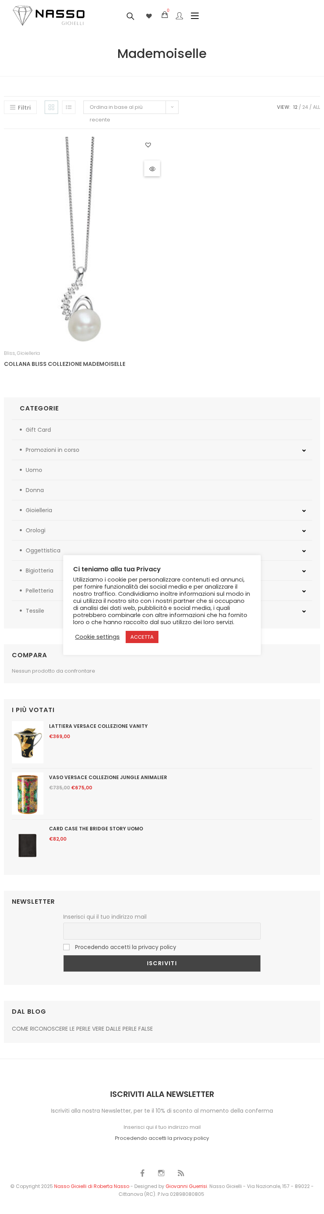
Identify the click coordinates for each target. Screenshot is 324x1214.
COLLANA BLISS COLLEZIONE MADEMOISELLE (64, 364)
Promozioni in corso (52, 450)
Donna (35, 490)
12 (295, 107)
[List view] (68, 107)
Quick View (152, 168)
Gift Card (38, 430)
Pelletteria (39, 591)
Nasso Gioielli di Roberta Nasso (91, 1186)
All (316, 107)
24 (305, 107)
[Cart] (165, 15)
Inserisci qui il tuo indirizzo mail (105, 917)
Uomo (34, 470)
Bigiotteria (39, 570)
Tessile (35, 611)
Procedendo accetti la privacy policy (125, 947)
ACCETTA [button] (142, 637)
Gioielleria (28, 353)
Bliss (9, 353)
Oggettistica (43, 550)
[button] (149, 145)
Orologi (35, 530)
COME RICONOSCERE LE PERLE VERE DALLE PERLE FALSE (82, 1029)
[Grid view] (51, 107)
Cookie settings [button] (97, 636)
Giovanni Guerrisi (186, 1186)
